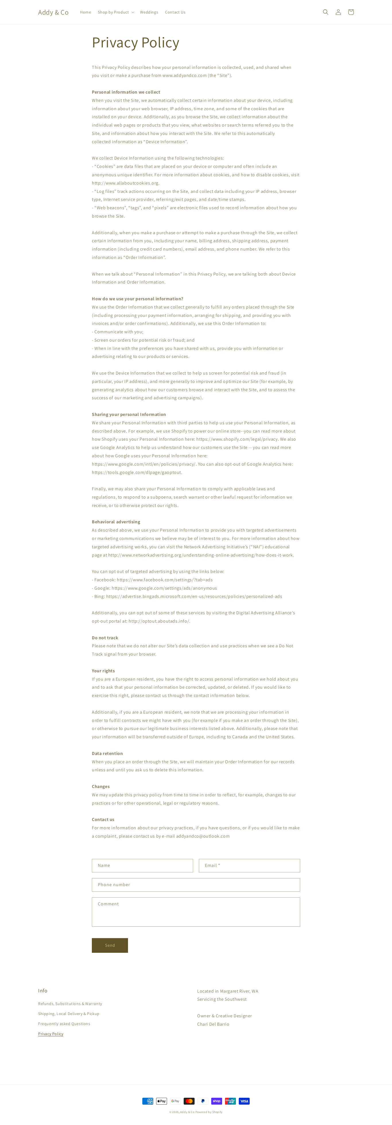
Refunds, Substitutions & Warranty (70, 1003)
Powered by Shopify (209, 1112)
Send (110, 945)
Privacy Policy (50, 1033)
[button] (115, 12)
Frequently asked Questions (64, 1023)
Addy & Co (187, 1112)
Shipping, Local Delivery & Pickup (69, 1013)
